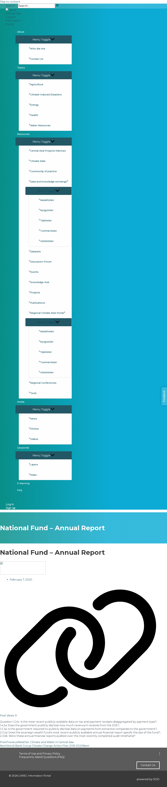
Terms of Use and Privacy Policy (39, 753)
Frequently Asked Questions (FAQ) (42, 757)
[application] (67, 181)
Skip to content (10, 1)
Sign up (10, 507)
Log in (10, 504)
